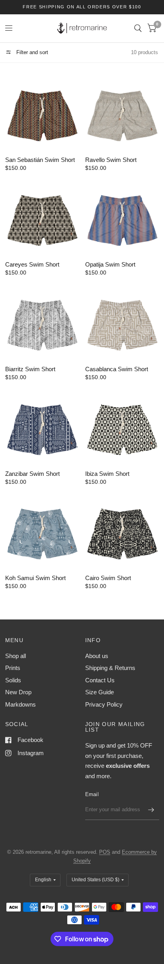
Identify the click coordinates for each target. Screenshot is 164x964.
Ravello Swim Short (111, 159)
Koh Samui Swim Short (35, 578)
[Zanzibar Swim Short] (42, 427)
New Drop (18, 692)
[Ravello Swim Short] (122, 113)
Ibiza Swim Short (107, 473)
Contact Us (100, 680)
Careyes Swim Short (32, 264)
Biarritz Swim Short (30, 369)
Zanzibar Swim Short (32, 473)
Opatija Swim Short (110, 264)
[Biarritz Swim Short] (42, 323)
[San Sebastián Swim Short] (42, 113)
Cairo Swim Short (108, 578)
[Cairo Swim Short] (122, 532)
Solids (13, 680)
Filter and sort (31, 52)
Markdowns (20, 704)
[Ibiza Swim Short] (122, 427)
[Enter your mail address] (151, 809)
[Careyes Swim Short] (42, 218)
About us (96, 655)
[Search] (137, 28)
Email (92, 794)
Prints (12, 667)
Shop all (15, 655)
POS (104, 852)
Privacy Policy (104, 704)
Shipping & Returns (110, 667)
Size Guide (99, 692)
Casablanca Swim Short (116, 369)
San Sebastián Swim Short (40, 159)
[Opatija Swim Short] (122, 218)
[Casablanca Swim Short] (122, 323)
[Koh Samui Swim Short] (42, 532)
